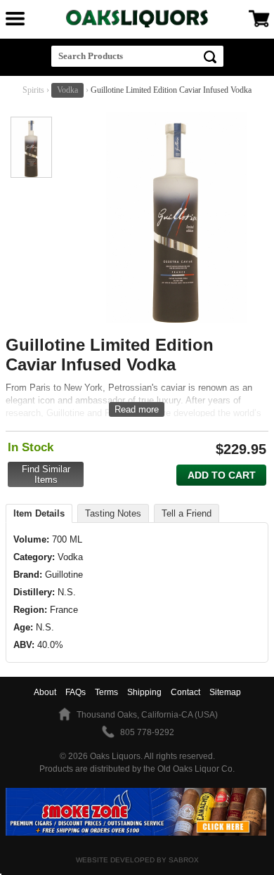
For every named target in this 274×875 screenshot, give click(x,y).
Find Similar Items (46, 474)
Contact (185, 692)
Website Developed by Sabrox (137, 860)
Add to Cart (222, 475)
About (45, 692)
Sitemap (225, 692)
